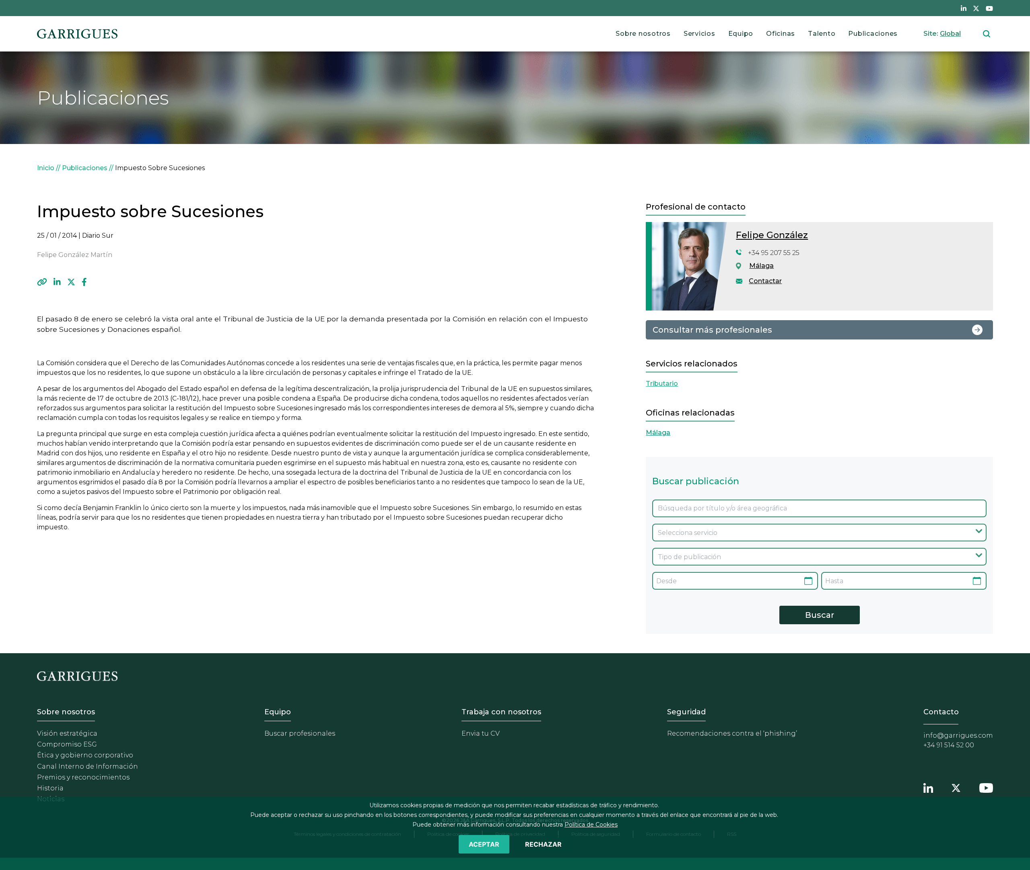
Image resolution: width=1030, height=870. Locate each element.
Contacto (941, 712)
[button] (42, 282)
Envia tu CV (480, 733)
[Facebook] (84, 282)
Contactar (765, 281)
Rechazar (543, 844)
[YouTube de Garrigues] (989, 8)
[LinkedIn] (57, 282)
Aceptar (484, 844)
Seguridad (686, 712)
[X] (71, 282)
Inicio (45, 168)
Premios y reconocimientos (83, 777)
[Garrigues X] (956, 787)
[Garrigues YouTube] (986, 787)
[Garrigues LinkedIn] (928, 787)
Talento (821, 33)
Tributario (662, 383)
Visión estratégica (67, 733)
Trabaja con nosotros (501, 712)
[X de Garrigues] (976, 8)
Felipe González (772, 235)
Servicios (699, 33)
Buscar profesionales (299, 733)
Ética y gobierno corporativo (85, 755)
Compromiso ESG (67, 744)
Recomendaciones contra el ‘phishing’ (732, 733)
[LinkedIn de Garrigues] (963, 8)
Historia (50, 788)
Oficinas (780, 33)
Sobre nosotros (643, 33)
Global (950, 33)
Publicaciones (873, 33)
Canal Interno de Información (87, 766)
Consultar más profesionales (712, 330)
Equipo (741, 33)
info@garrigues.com (958, 735)
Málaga (761, 265)
